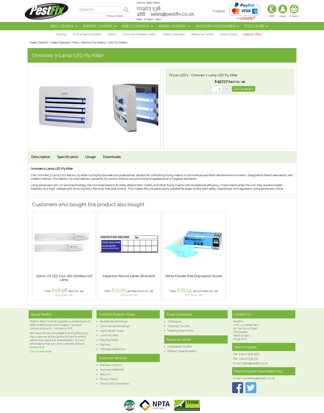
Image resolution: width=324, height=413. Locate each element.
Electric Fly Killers (93, 42)
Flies (75, 42)
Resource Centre (203, 34)
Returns (105, 374)
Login (282, 16)
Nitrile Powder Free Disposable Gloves (194, 276)
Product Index (114, 15)
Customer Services (113, 358)
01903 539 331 (248, 358)
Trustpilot (218, 11)
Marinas (105, 344)
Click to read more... (41, 351)
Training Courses (179, 326)
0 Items (294, 16)
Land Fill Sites (109, 335)
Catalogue (174, 321)
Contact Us (242, 314)
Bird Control (62, 26)
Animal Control (172, 26)
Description (40, 157)
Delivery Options (111, 365)
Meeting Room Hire (180, 330)
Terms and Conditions (114, 383)
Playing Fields (109, 340)
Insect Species (60, 42)
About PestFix (41, 314)
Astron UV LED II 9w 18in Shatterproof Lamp (64, 278)
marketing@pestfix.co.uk (258, 378)
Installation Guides (180, 346)
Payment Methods (112, 369)
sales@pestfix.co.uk (172, 14)
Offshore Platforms (112, 349)
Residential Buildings (114, 321)
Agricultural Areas (112, 330)
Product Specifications (182, 351)
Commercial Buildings (115, 326)
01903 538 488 (249, 354)
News (112, 34)
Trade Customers (173, 34)
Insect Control (136, 26)
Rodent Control (98, 26)
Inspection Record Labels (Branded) (129, 276)
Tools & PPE (254, 26)
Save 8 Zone (228, 34)
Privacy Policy (109, 379)
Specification (67, 157)
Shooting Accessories (215, 26)
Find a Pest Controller (87, 34)
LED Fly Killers (117, 42)
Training (61, 34)
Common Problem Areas (138, 34)
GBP (271, 16)
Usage (90, 157)
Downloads (112, 157)
